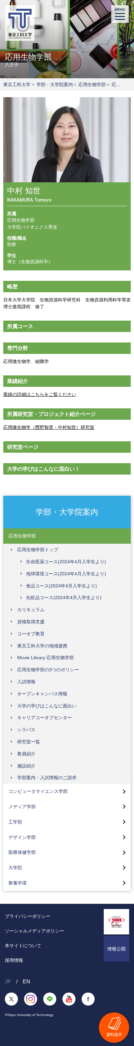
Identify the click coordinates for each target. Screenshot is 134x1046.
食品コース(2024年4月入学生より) (61, 585)
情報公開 (116, 948)
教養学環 (17, 883)
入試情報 (26, 681)
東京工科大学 (17, 84)
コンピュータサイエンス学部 (38, 791)
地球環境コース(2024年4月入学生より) (66, 573)
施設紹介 (26, 765)
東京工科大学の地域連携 (42, 645)
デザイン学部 (22, 837)
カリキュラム (31, 609)
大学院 (15, 867)
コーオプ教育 (31, 633)
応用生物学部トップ (37, 549)
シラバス (26, 729)
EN (26, 981)
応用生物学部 (92, 84)
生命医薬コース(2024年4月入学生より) (66, 561)
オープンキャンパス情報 (42, 693)
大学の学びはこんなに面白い (46, 705)
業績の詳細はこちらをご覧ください (39, 394)
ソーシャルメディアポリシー (34, 930)
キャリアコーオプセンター (44, 717)
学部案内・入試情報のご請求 (46, 777)
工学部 (15, 822)
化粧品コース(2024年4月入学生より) (63, 597)
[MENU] (120, 14)
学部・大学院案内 (54, 84)
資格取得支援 (31, 621)
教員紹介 (26, 753)
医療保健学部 (22, 852)
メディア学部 (22, 806)
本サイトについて (23, 945)
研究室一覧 (28, 741)
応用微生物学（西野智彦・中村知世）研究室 (48, 427)
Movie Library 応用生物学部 (45, 657)
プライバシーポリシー (27, 916)
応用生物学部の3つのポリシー (48, 669)
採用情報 (14, 960)
